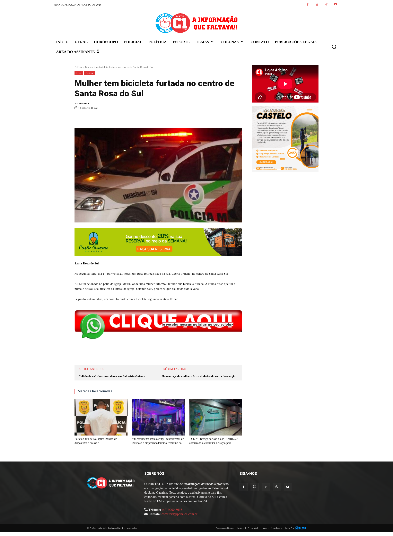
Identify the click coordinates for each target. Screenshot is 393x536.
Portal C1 (84, 103)
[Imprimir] (140, 118)
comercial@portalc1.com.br (179, 514)
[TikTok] (326, 4)
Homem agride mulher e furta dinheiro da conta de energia (198, 376)
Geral (79, 73)
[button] (334, 47)
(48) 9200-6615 (172, 509)
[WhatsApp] (130, 118)
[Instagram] (317, 4)
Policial (78, 67)
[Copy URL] (158, 118)
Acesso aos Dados (225, 528)
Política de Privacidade (248, 528)
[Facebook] (307, 4)
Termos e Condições (272, 528)
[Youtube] (335, 4)
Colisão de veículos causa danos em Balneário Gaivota (112, 376)
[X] (121, 118)
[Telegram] (149, 118)
